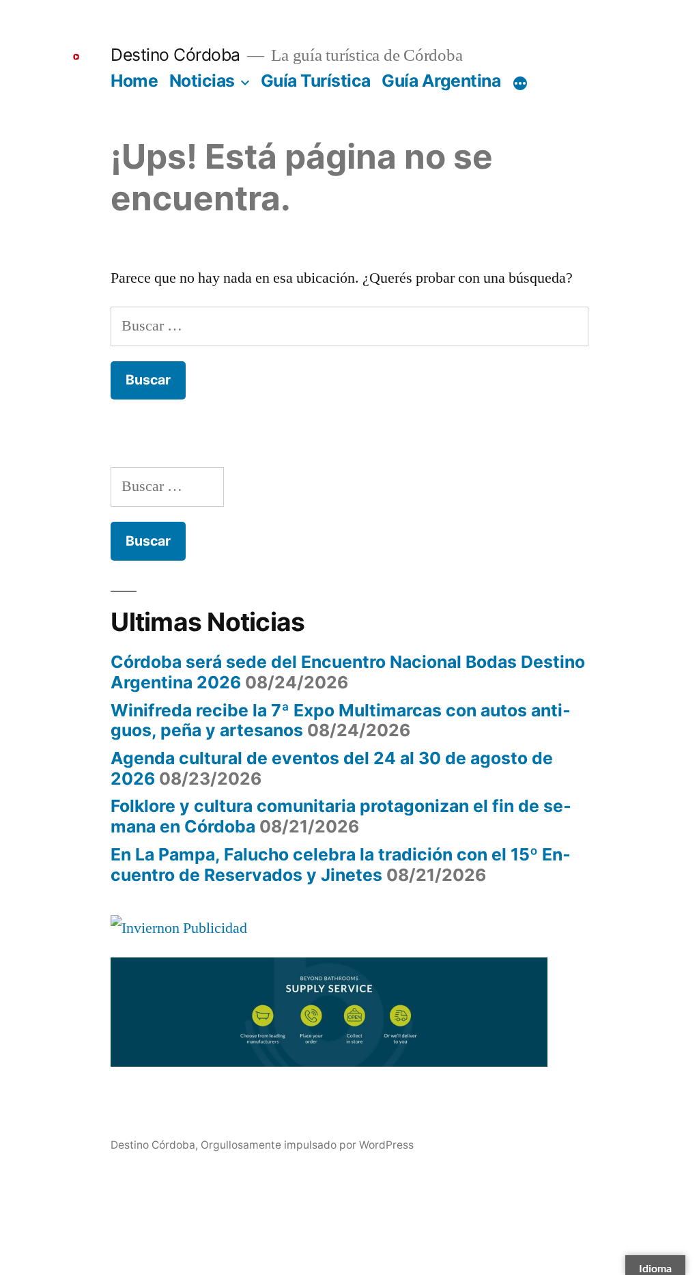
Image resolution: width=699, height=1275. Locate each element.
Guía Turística (316, 80)
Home (134, 80)
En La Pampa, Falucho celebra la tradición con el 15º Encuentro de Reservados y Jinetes (341, 864)
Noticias (202, 80)
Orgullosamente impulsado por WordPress (307, 1144)
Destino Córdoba (175, 54)
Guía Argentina (441, 80)
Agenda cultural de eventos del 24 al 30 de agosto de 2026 (332, 768)
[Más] (520, 83)
